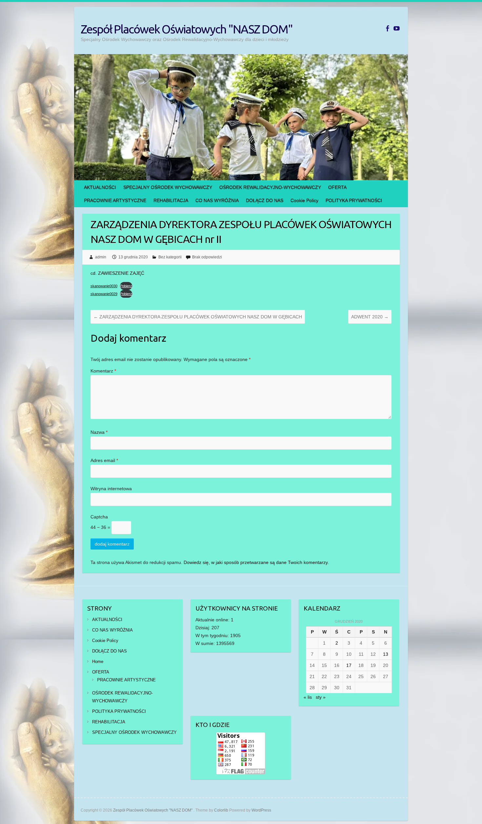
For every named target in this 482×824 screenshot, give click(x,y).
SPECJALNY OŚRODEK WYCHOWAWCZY (167, 187)
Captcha (99, 516)
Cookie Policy (304, 200)
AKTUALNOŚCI (100, 187)
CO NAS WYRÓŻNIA (217, 200)
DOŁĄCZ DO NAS (264, 200)
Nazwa (99, 432)
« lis (308, 697)
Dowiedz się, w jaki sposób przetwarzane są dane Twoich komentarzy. (256, 562)
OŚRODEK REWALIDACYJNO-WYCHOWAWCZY (270, 187)
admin (100, 257)
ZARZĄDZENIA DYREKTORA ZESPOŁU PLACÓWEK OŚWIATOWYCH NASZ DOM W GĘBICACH (197, 316)
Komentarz (103, 370)
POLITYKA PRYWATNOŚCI (354, 200)
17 (348, 665)
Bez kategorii (170, 257)
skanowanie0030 (103, 286)
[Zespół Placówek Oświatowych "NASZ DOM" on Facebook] (387, 28)
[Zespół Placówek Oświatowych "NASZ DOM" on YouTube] (396, 28)
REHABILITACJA (170, 200)
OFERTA (337, 187)
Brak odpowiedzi (207, 257)
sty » (321, 697)
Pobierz (126, 286)
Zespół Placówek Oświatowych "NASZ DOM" (186, 29)
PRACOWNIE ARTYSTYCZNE (115, 200)
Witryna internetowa (111, 488)
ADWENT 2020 (370, 316)
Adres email (104, 460)
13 (385, 654)
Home (97, 661)
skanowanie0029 (103, 294)
